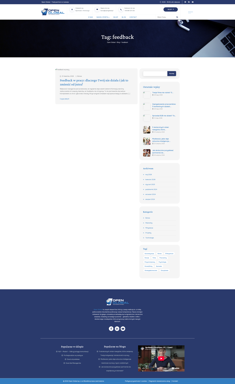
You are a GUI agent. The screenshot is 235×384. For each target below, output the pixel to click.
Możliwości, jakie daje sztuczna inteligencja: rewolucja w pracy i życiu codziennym (115, 361)
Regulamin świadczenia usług (159, 381)
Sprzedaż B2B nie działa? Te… (164, 116)
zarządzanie (164, 270)
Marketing (148, 223)
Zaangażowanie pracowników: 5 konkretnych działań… (164, 105)
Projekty (148, 233)
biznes (160, 253)
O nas (90, 17)
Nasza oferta (102, 17)
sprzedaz (159, 266)
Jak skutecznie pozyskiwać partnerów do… (162, 151)
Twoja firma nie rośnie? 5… (162, 93)
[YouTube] (193, 2)
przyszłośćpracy (150, 262)
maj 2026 (148, 175)
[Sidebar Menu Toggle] (191, 12)
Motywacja (149, 228)
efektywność (169, 253)
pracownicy (163, 258)
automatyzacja (149, 253)
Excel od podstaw (73, 359)
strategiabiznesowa (151, 270)
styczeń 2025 (150, 184)
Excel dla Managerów (73, 363)
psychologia (162, 262)
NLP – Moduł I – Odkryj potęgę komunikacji (73, 352)
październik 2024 (151, 189)
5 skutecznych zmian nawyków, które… (160, 128)
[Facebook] (185, 2)
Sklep (170, 9)
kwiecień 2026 (150, 179)
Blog (124, 17)
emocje (147, 258)
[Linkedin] (189, 2)
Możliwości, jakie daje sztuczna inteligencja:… (161, 140)
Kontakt (133, 17)
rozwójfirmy (148, 266)
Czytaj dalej (64, 99)
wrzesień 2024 (150, 194)
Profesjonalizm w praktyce (73, 355)
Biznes (79, 76)
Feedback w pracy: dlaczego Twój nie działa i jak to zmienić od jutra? (94, 82)
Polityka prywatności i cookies (136, 381)
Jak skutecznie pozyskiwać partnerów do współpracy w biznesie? (116, 369)
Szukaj (171, 74)
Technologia (149, 238)
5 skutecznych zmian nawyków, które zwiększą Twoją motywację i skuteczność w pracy (116, 353)
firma (154, 258)
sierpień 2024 (150, 199)
